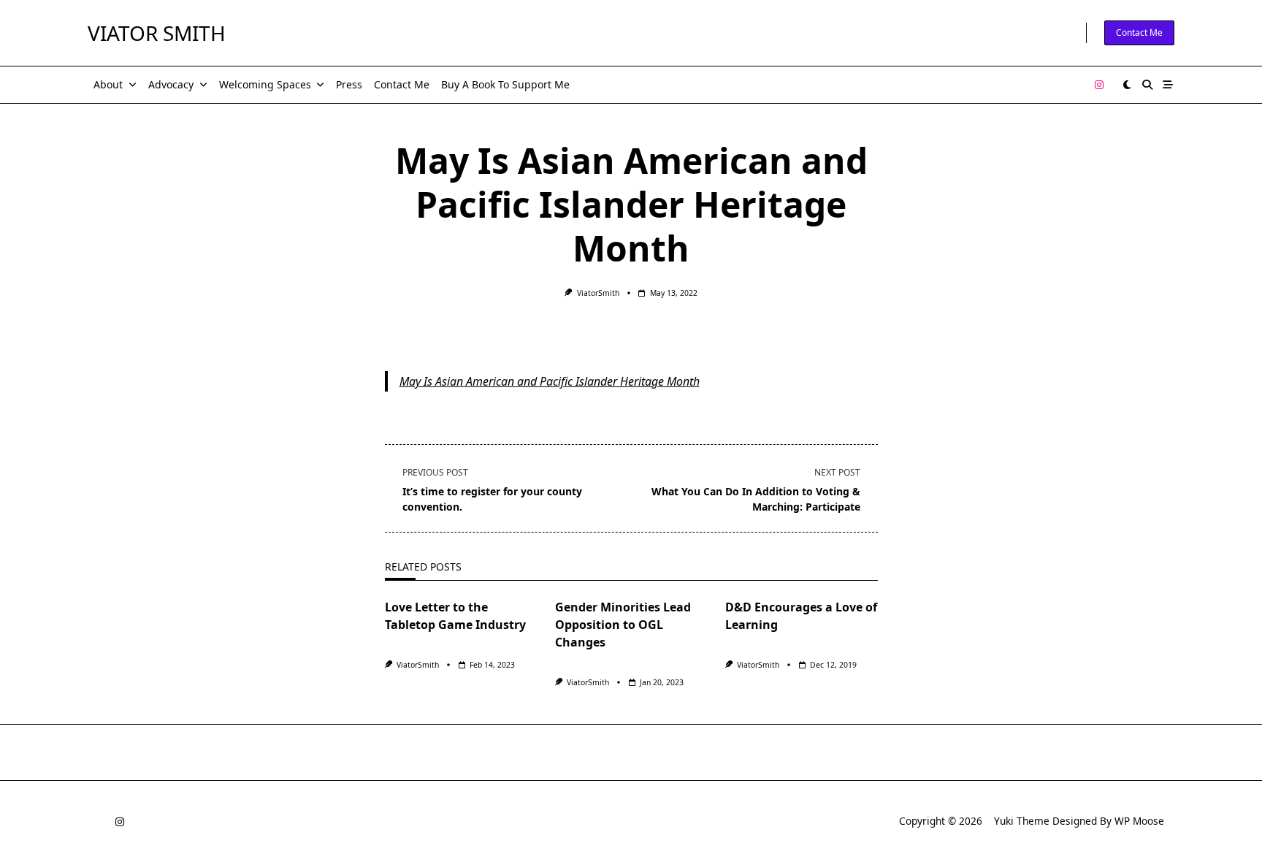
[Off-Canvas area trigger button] (1167, 84)
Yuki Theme (1021, 821)
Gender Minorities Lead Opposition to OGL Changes (623, 624)
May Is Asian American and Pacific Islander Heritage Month (549, 381)
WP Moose (1139, 821)
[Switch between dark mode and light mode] (1127, 84)
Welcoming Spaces (265, 84)
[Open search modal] (1147, 84)
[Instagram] (1099, 85)
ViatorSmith (598, 293)
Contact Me (1139, 32)
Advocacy (171, 84)
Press (349, 84)
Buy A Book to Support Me (505, 84)
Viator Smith (157, 33)
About (108, 84)
